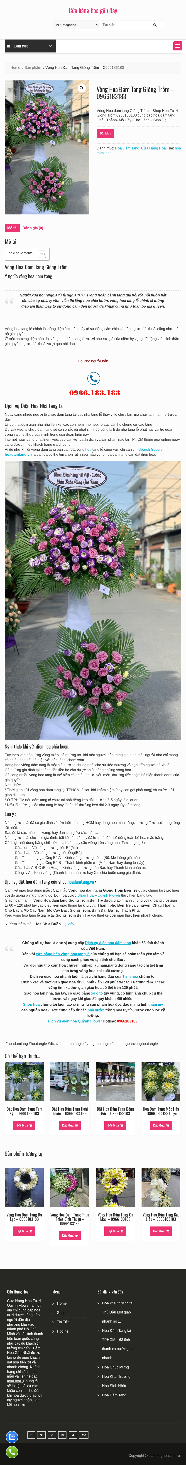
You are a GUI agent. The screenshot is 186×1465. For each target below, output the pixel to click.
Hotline (63, 1331)
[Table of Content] (42, 254)
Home (62, 1303)
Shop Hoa (85, 895)
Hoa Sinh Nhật (114, 1386)
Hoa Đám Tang (127, 148)
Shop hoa (31, 1004)
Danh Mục (20, 46)
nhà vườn (96, 1010)
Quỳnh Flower (109, 895)
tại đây (69, 924)
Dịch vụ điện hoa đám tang (108, 943)
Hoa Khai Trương (116, 1376)
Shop (61, 1313)
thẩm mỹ (155, 1004)
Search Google (150, 449)
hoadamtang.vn (81, 881)
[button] (177, 45)
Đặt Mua (105, 133)
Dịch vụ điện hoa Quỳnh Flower (75, 1021)
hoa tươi (20, 1405)
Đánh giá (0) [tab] (32, 228)
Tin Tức (63, 1322)
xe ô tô (97, 993)
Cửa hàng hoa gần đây (93, 10)
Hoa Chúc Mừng (115, 1367)
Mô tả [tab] (12, 228)
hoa (88, 449)
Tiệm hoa (130, 976)
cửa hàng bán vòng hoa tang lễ (63, 954)
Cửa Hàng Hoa (153, 148)
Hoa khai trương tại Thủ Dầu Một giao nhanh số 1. (117, 1312)
